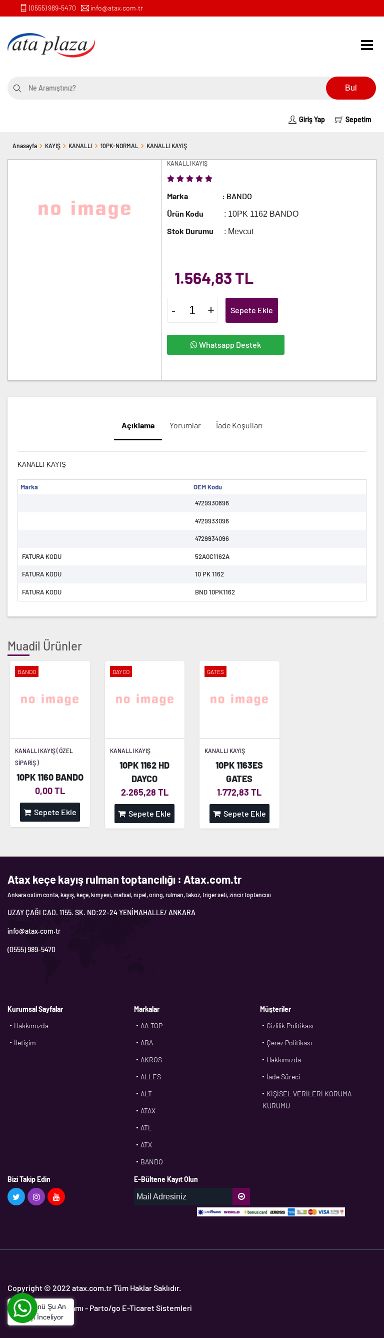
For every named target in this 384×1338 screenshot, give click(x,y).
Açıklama (138, 425)
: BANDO (237, 196)
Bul (351, 88)
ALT (146, 1093)
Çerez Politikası (289, 1042)
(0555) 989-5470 (52, 8)
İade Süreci (283, 1076)
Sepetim (359, 119)
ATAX (148, 1110)
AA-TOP (151, 1025)
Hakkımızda (31, 1025)
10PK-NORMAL (119, 145)
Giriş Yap (312, 119)
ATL (146, 1127)
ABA (146, 1042)
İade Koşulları (239, 425)
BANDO (151, 1161)
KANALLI (80, 145)
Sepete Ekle (251, 310)
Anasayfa (24, 145)
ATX (146, 1144)
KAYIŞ (52, 145)
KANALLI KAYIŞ (166, 145)
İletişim (25, 1042)
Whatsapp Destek (229, 344)
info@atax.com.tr (116, 8)
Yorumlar (185, 425)
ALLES (150, 1076)
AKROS (151, 1059)
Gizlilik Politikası (290, 1025)
